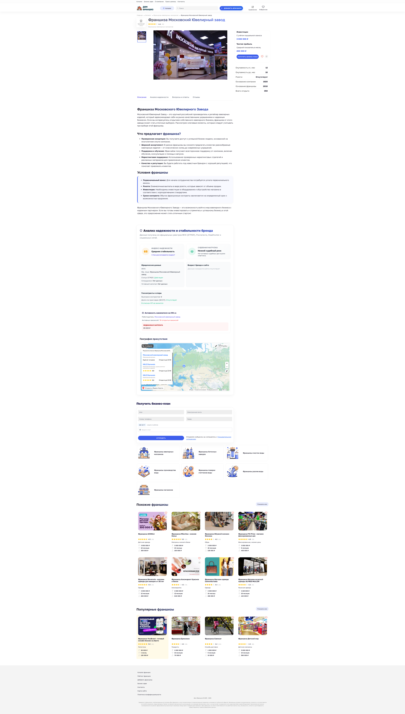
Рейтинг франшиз (144, 676)
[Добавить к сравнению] (266, 56)
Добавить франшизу (145, 680)
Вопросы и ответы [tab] (180, 97)
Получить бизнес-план (248, 57)
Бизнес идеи (148, 1)
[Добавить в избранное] (262, 56)
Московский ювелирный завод (167, 317)
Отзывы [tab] (196, 97)
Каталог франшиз (144, 672)
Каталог (139, 1)
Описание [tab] (141, 97)
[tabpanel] (185, 158)
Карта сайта (142, 691)
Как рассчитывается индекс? (164, 255)
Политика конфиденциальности (149, 694)
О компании (159, 1)
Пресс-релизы (170, 1)
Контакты (181, 1)
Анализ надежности (159, 97)
